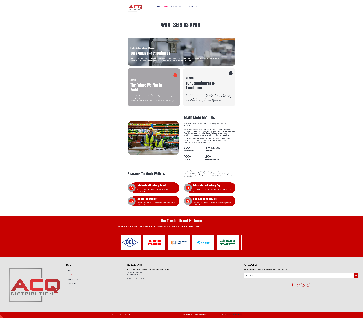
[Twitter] (298, 285)
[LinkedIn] (303, 285)
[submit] (356, 275)
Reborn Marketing (235, 314)
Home (159, 6)
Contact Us (189, 6)
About (166, 6)
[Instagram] (308, 285)
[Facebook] (292, 285)
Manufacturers (176, 6)
